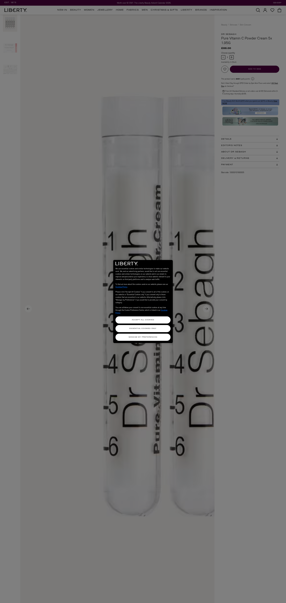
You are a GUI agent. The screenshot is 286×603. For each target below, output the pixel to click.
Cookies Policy (121, 287)
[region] (143, 301)
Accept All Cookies (143, 320)
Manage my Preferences (143, 337)
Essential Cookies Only (142, 328)
